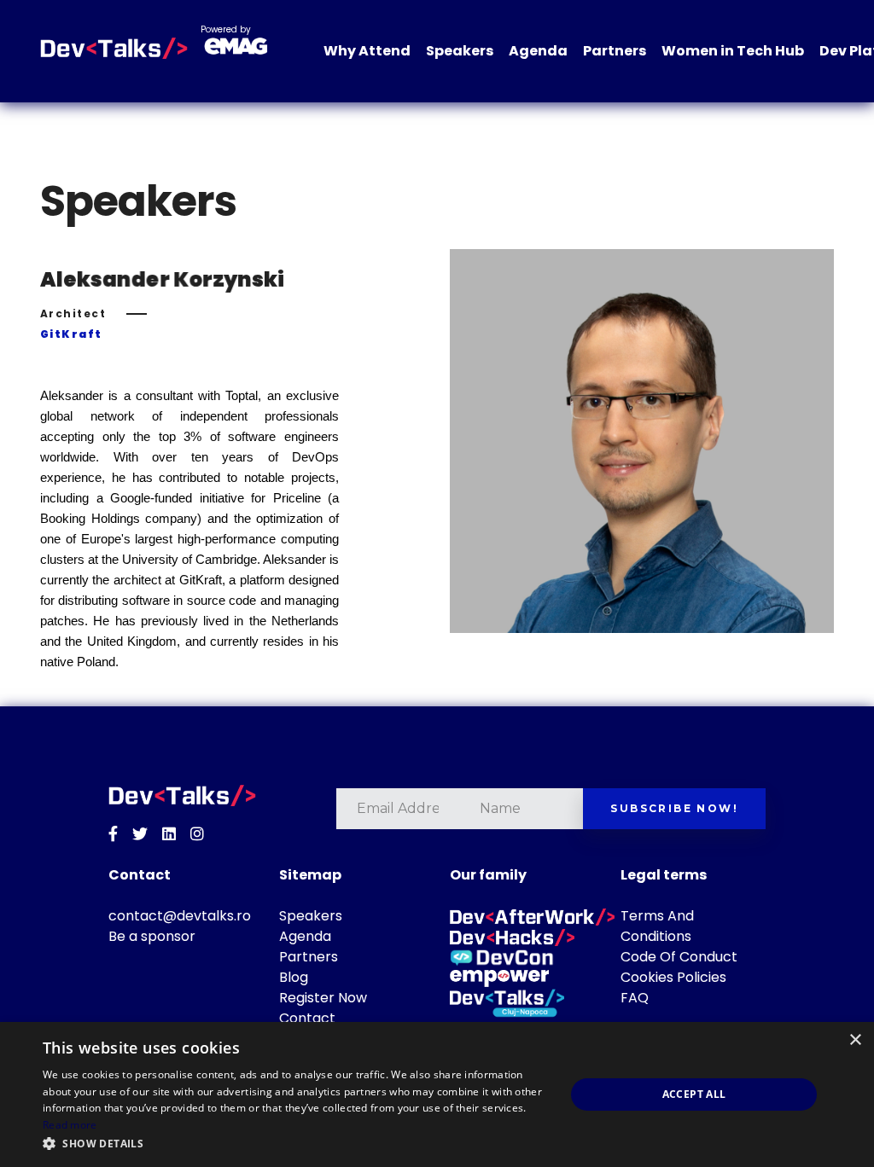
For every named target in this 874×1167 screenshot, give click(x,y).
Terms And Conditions (657, 926)
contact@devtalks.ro (179, 916)
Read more (70, 1125)
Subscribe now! (674, 808)
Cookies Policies (673, 977)
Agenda (538, 51)
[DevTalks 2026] (114, 48)
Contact (307, 1018)
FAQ (635, 997)
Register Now (323, 997)
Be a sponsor (151, 936)
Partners (614, 51)
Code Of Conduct (679, 957)
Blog (293, 977)
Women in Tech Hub (732, 51)
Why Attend (367, 51)
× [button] (854, 1040)
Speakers (459, 51)
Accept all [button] (694, 1094)
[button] (296, 1144)
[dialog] (437, 1094)
